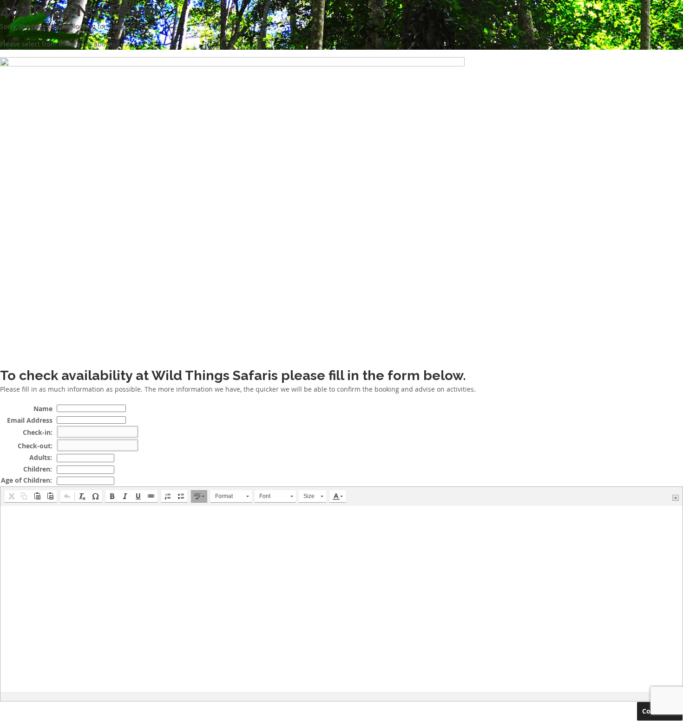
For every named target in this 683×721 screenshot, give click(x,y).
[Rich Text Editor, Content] (341, 599)
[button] (11, 496)
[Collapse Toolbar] (675, 498)
